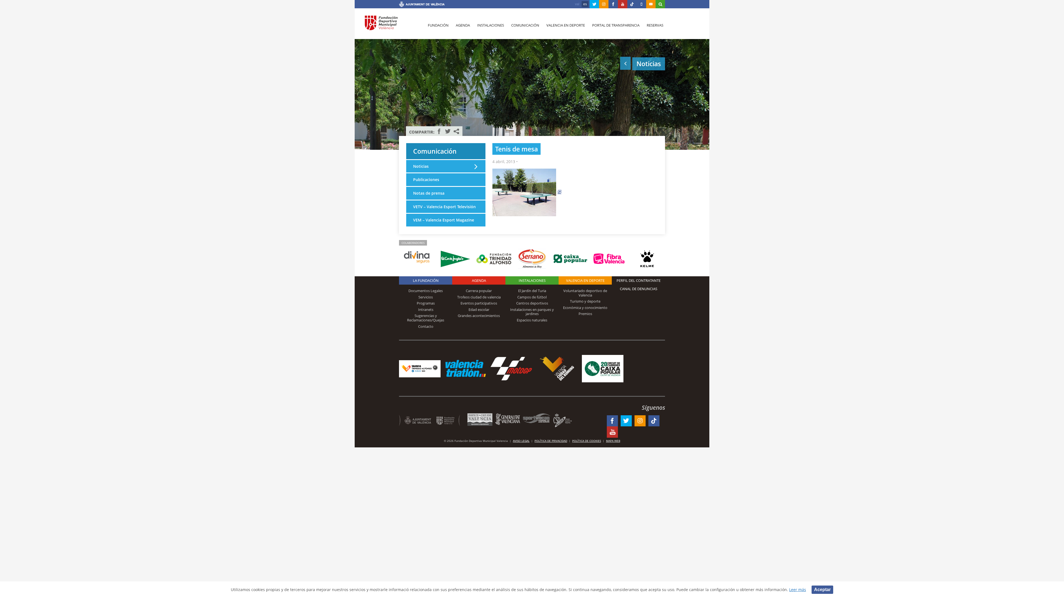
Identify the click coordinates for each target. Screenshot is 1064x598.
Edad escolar (479, 309)
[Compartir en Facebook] (439, 131)
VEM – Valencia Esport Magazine (443, 220)
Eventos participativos (479, 303)
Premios (585, 313)
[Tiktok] (632, 4)
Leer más (797, 589)
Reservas (655, 25)
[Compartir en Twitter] (448, 131)
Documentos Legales (425, 290)
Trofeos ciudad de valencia (479, 297)
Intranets (425, 309)
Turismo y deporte (585, 301)
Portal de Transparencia (616, 25)
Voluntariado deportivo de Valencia (585, 293)
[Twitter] (594, 4)
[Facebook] (613, 4)
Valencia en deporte (565, 25)
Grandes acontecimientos (479, 315)
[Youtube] (622, 4)
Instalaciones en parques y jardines (532, 311)
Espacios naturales (532, 320)
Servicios (425, 297)
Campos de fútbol (532, 297)
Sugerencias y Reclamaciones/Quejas (425, 318)
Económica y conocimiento (585, 307)
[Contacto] (651, 4)
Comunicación (525, 25)
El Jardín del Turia (532, 290)
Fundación (438, 25)
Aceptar (822, 589)
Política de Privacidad (550, 441)
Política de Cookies (586, 441)
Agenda (463, 25)
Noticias (421, 166)
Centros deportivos (532, 303)
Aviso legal (521, 441)
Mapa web (613, 441)
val (577, 4)
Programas (426, 303)
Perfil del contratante (639, 280)
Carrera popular (479, 290)
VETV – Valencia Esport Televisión (444, 206)
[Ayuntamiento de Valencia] (422, 5)
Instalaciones (490, 25)
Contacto (425, 326)
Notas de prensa (428, 193)
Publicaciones (426, 179)
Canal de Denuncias (638, 288)
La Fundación (426, 280)
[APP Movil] (641, 4)
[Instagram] (603, 4)
